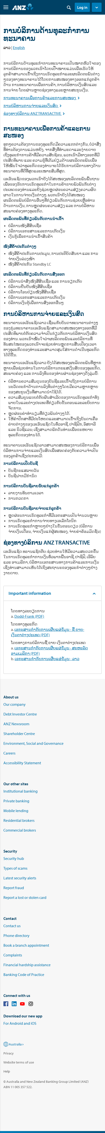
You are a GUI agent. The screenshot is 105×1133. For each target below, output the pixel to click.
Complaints (12, 955)
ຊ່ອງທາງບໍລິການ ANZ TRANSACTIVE (34, 113)
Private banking (16, 800)
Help (6, 1071)
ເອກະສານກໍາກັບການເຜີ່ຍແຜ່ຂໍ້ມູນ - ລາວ (47, 658)
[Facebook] (5, 1004)
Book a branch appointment (26, 945)
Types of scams (15, 868)
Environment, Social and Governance (33, 743)
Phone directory (16, 935)
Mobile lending (15, 810)
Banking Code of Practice (23, 974)
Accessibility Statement (22, 762)
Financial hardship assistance (27, 964)
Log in (82, 7)
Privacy (8, 1053)
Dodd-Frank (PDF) (29, 616)
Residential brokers (18, 820)
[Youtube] (22, 1004)
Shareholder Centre (19, 733)
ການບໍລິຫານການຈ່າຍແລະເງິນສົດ (33, 105)
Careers (9, 753)
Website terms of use (18, 1062)
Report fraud (13, 887)
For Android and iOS (19, 1023)
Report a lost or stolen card (24, 897)
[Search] (68, 7)
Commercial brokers (19, 830)
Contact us (12, 925)
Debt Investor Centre (20, 714)
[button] (97, 7)
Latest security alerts (19, 877)
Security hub (13, 858)
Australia (15, 1044)
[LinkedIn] (14, 1004)
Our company (14, 704)
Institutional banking (20, 791)
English (19, 47)
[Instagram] (30, 1004)
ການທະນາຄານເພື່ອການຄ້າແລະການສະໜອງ (42, 97)
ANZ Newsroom (16, 723)
